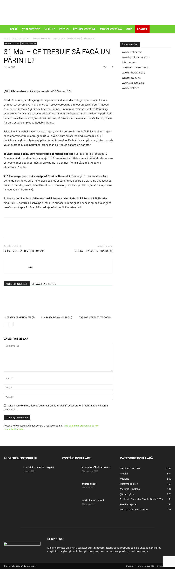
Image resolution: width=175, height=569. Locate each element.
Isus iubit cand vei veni (93, 500)
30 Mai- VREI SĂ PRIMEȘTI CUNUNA (24, 250)
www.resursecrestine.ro (135, 67)
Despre (129, 565)
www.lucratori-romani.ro (136, 57)
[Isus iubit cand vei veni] (70, 505)
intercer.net (129, 62)
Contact (160, 565)
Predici (64, 29)
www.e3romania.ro (133, 82)
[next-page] (11, 324)
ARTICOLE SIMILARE (17, 284)
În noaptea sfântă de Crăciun (96, 467)
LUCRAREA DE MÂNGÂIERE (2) (19, 317)
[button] (167, 29)
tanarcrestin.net (131, 77)
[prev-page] (6, 324)
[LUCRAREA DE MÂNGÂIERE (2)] (21, 302)
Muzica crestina (111, 29)
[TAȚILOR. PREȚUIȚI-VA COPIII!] (96, 302)
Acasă (14, 29)
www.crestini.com (132, 52)
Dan (30, 267)
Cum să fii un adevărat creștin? (39, 467)
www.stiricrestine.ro (133, 72)
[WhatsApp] (30, 74)
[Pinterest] (22, 74)
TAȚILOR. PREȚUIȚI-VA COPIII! (95, 317)
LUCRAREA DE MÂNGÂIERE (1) (56, 317)
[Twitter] (15, 74)
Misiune (49, 29)
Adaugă (142, 29)
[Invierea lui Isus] (70, 488)
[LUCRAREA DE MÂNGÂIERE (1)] (58, 302)
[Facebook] (7, 74)
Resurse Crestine (84, 29)
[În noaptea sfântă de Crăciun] (70, 472)
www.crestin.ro (130, 88)
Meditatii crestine (41, 38)
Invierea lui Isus (89, 484)
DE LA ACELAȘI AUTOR (44, 284)
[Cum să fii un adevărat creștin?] (12, 472)
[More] (38, 74)
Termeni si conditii (145, 565)
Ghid (129, 29)
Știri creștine (31, 29)
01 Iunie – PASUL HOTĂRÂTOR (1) (94, 250)
